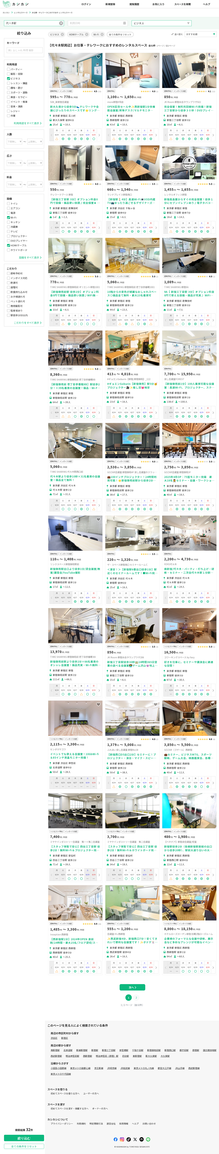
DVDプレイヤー (19, 240)
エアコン (15, 208)
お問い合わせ (149, 1123)
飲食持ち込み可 (19, 292)
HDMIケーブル (19, 245)
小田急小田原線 (58, 1068)
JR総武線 (125, 1068)
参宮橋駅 (123, 1050)
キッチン (15, 222)
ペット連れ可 (18, 301)
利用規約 (81, 1123)
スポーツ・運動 (19, 92)
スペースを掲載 (182, 4)
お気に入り (158, 4)
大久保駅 (165, 1056)
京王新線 (98, 1068)
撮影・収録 (17, 73)
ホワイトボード (19, 250)
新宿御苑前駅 (154, 1050)
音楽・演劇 (17, 106)
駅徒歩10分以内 (19, 315)
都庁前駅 (184, 1050)
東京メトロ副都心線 (80, 1068)
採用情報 (123, 1123)
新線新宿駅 (82, 1050)
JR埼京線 (112, 1068)
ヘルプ (206, 4)
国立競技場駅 (209, 1050)
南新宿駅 (55, 1050)
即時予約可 (17, 273)
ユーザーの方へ (91, 1093)
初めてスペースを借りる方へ (65, 1093)
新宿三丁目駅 (108, 1050)
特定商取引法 (96, 1123)
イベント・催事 (19, 101)
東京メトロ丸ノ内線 (144, 1068)
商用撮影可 (17, 306)
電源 (13, 212)
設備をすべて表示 (29, 257)
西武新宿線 (194, 1068)
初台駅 (125, 1056)
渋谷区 (54, 1038)
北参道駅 (67, 1050)
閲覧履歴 (134, 4)
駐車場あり (17, 310)
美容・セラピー (19, 97)
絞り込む (24, 1138)
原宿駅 (195, 1050)
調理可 (14, 287)
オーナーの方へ (100, 1108)
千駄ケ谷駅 (137, 1050)
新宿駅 (94, 1050)
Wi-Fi (13, 217)
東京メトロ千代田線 (61, 1073)
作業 (13, 115)
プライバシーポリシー (62, 1123)
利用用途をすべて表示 (26, 123)
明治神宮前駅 (72, 1056)
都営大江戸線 (164, 1068)
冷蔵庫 (14, 226)
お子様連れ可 (18, 296)
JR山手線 (180, 1068)
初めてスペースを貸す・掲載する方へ (69, 1108)
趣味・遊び (17, 87)
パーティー (16, 69)
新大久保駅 (151, 1056)
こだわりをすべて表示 (26, 323)
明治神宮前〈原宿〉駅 (107, 1056)
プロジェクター (19, 236)
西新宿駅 (87, 1056)
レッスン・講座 (19, 83)
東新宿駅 (137, 1056)
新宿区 (64, 1038)
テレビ (14, 231)
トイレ (14, 203)
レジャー (15, 111)
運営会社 (111, 1123)
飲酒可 (14, 282)
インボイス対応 (19, 278)
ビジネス (15, 78)
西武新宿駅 (56, 1056)
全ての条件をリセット (24, 1146)
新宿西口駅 (170, 1050)
